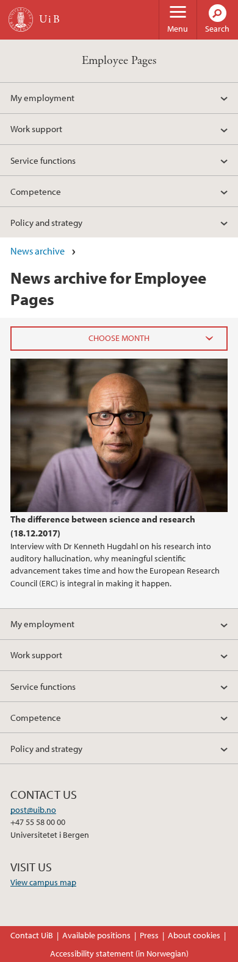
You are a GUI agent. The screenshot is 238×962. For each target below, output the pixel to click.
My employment (42, 97)
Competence (35, 191)
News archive (37, 251)
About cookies (194, 935)
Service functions (43, 160)
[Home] (21, 19)
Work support (36, 128)
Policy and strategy (46, 222)
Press (149, 935)
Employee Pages (119, 60)
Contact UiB (31, 935)
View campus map (43, 882)
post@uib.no (33, 809)
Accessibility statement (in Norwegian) (119, 953)
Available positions (96, 935)
